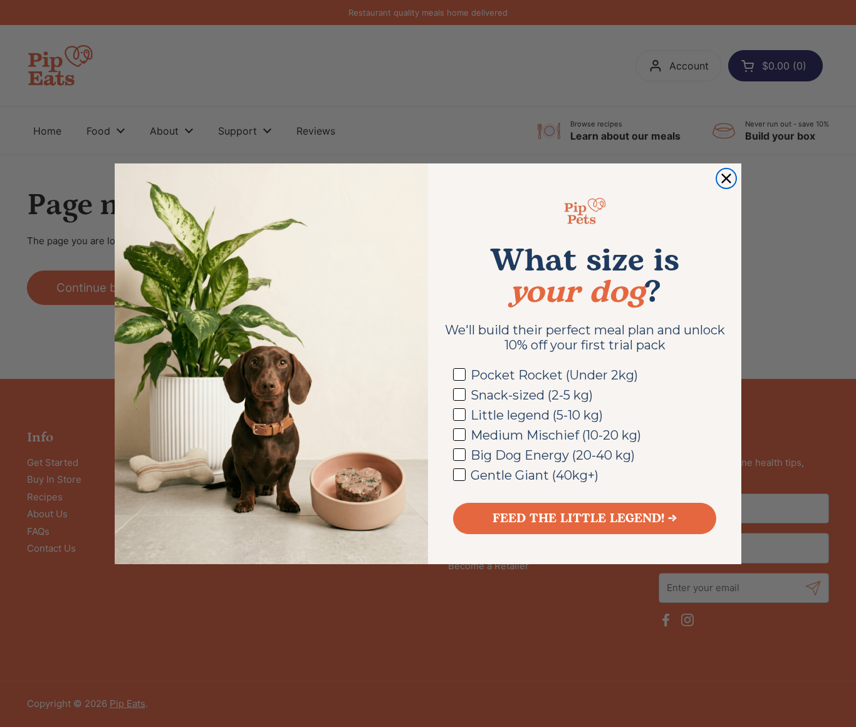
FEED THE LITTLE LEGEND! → (585, 518)
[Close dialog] (726, 178)
